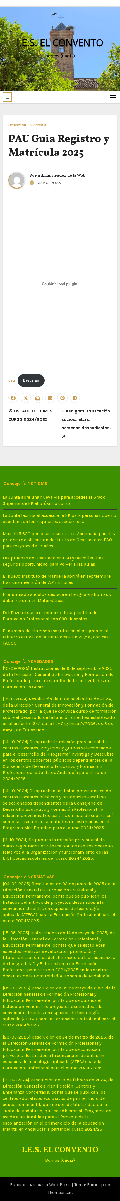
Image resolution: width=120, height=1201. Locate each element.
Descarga (31, 380)
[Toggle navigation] (112, 97)
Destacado (17, 125)
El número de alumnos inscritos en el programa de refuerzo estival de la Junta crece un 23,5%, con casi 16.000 (56, 637)
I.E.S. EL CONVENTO (60, 42)
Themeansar (59, 1192)
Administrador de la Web (61, 175)
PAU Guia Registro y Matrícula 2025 (59, 146)
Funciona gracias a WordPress (41, 1184)
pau (11, 380)
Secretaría (37, 125)
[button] (7, 97)
